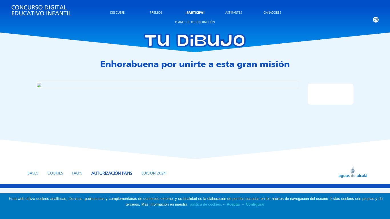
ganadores (272, 13)
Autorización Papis (111, 173)
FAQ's (77, 173)
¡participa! (195, 13)
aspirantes (233, 13)
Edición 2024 (153, 173)
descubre (117, 13)
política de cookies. (206, 204)
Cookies (55, 173)
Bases (32, 173)
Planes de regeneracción (195, 22)
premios (156, 13)
